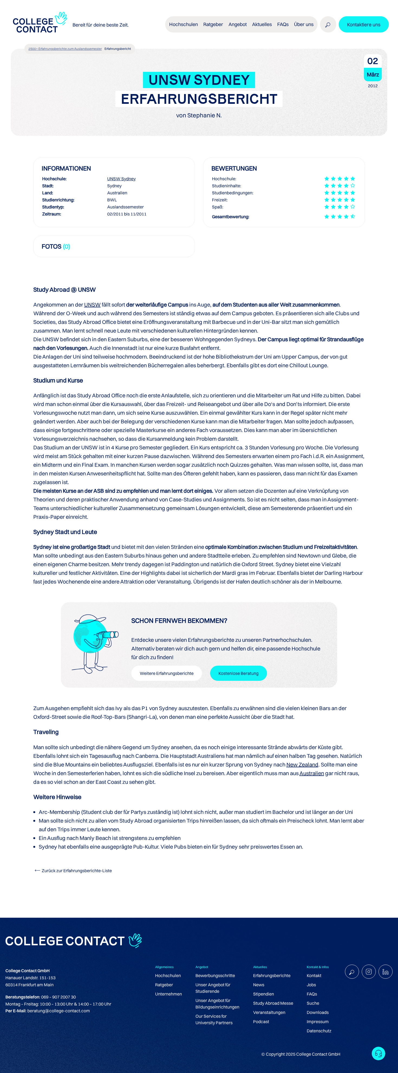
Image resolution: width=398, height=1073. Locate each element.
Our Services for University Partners (214, 1019)
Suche (313, 1003)
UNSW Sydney (121, 178)
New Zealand (302, 764)
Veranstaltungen (269, 1012)
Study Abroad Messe (273, 1003)
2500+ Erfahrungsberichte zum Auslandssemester (65, 49)
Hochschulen (168, 975)
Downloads (318, 1012)
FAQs (283, 24)
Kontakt (314, 975)
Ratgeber (164, 984)
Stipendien (263, 994)
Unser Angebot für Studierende (212, 988)
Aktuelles (262, 24)
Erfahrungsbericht (118, 49)
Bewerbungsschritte (215, 975)
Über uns (304, 24)
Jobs (311, 984)
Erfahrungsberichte (272, 975)
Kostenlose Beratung (238, 673)
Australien (311, 773)
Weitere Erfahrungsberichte (167, 673)
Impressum (318, 1021)
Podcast (261, 1021)
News (258, 984)
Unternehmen (168, 994)
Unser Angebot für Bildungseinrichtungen (217, 1004)
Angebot (238, 24)
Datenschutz (319, 1030)
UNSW (92, 304)
